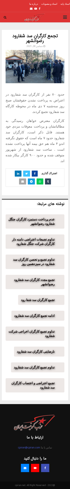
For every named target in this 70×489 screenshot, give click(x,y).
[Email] (25, 468)
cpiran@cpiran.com (29, 447)
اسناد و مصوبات (49, 3)
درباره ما (33, 3)
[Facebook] (45, 468)
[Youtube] (35, 468)
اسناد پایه (65, 3)
